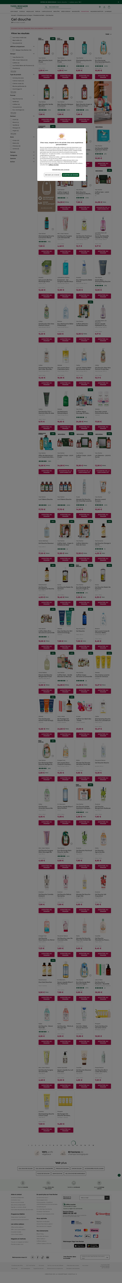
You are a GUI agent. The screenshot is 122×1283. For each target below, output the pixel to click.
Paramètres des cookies (60, 169)
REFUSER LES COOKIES (52, 175)
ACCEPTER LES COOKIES (70, 175)
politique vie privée (54, 164)
